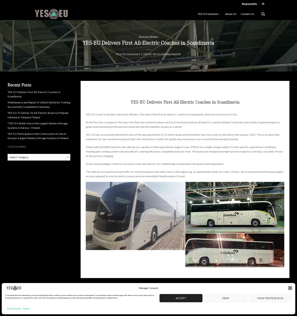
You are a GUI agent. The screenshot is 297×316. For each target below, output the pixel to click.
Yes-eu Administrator (166, 54)
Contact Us (247, 13)
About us (26, 308)
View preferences (270, 298)
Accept (181, 298)
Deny (225, 298)
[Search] (263, 14)
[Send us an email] (263, 4)
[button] (290, 288)
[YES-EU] (58, 14)
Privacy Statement (14, 308)
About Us (230, 13)
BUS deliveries (148, 37)
